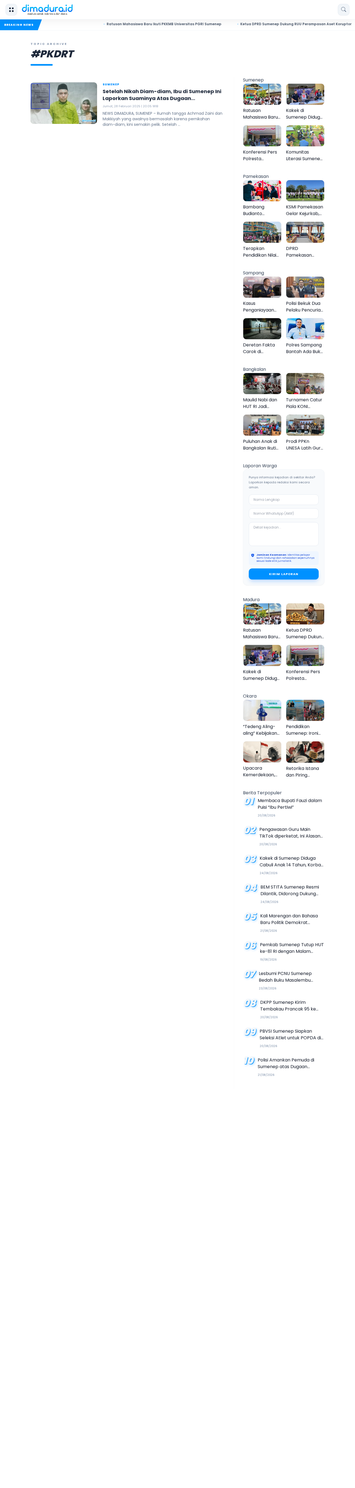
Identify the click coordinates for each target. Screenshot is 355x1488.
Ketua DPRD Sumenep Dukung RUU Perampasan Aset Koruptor (275, 24)
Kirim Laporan (283, 574)
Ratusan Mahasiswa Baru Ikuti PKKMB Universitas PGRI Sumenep (143, 24)
